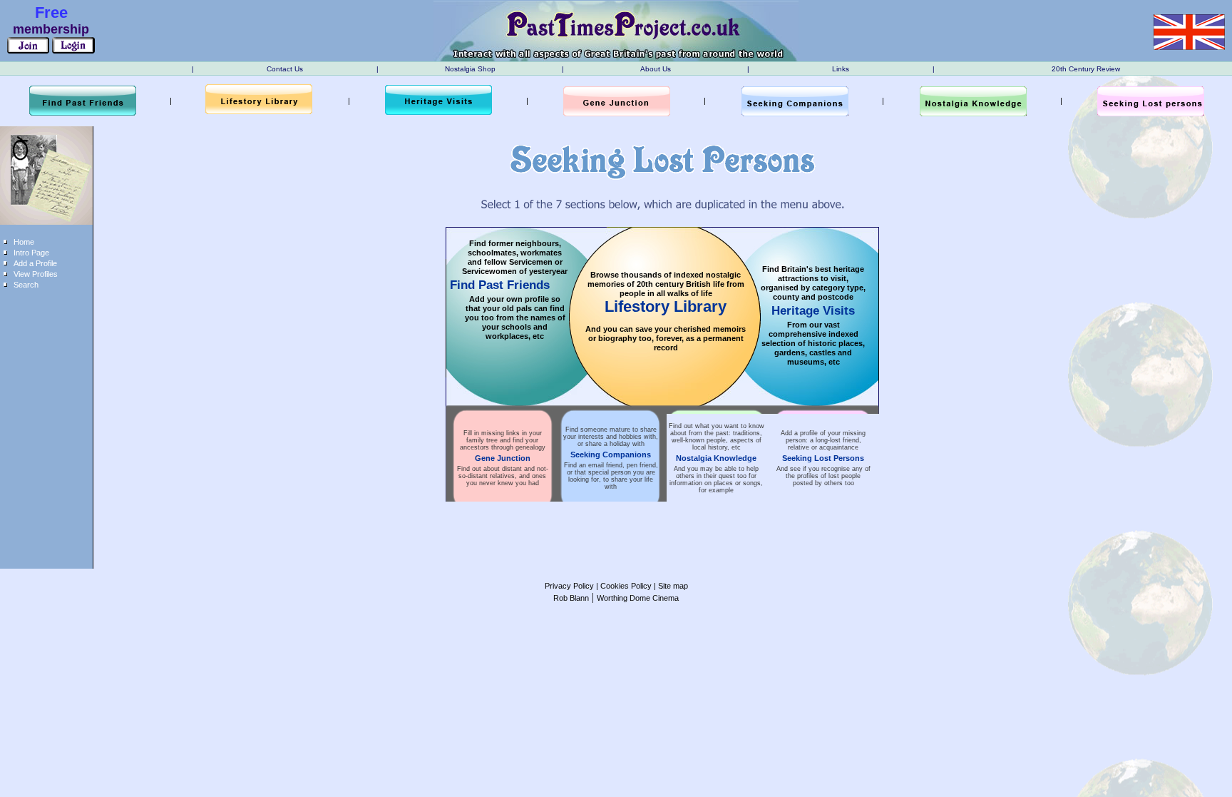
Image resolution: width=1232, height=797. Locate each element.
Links (840, 69)
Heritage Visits (813, 311)
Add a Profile (35, 263)
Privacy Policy (569, 586)
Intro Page (31, 252)
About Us (655, 69)
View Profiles (36, 274)
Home (24, 242)
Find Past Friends (500, 285)
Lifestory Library (666, 306)
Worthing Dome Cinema (638, 598)
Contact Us (285, 69)
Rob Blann (571, 598)
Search (26, 284)
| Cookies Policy (623, 586)
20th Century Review (1086, 69)
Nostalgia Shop (470, 69)
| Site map (670, 586)
